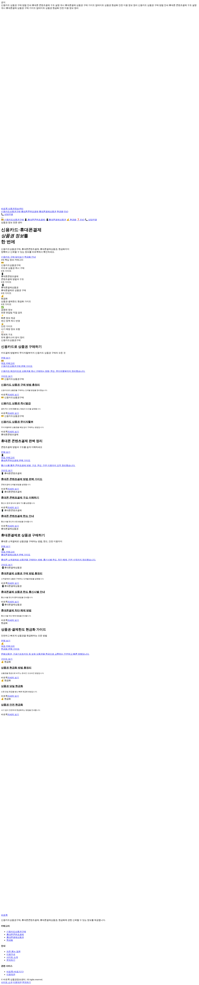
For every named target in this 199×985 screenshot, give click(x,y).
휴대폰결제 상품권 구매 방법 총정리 (21, 573)
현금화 (60, 211)
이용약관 (10, 974)
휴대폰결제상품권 (47, 211)
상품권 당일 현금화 (12, 686)
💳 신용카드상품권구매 (12, 220)
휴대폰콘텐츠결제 (29, 211)
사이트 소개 (12, 957)
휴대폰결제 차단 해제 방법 (16, 610)
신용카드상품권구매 (11, 211)
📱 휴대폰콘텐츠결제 (34, 220)
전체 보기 (5, 358)
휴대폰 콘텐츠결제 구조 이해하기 (20, 497)
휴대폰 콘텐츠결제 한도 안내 (17, 516)
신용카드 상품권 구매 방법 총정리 (20, 384)
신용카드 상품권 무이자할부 (17, 421)
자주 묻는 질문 (13, 951)
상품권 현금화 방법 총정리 (16, 667)
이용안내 (10, 954)
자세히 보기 (13, 394)
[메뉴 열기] (2, 217)
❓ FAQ (80, 220)
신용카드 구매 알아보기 (12, 257)
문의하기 (10, 960)
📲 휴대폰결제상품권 (55, 220)
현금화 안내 (30, 257)
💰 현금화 (71, 220)
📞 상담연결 (7, 214)
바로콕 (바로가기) (15, 971)
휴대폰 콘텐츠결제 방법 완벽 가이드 (21, 479)
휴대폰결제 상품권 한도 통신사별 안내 (23, 591)
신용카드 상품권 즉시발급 (16, 403)
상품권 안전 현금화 (12, 704)
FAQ (66, 211)
